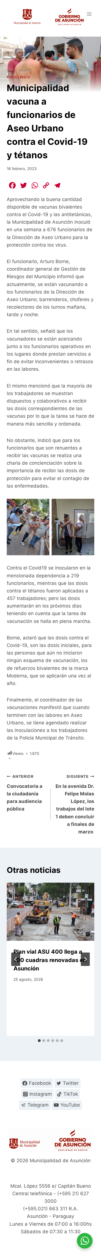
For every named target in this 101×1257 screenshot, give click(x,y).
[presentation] (50, 912)
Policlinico (18, 77)
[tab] (39, 1040)
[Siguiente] (85, 959)
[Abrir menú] (89, 14)
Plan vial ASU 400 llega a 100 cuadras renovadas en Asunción (49, 960)
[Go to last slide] (15, 959)
